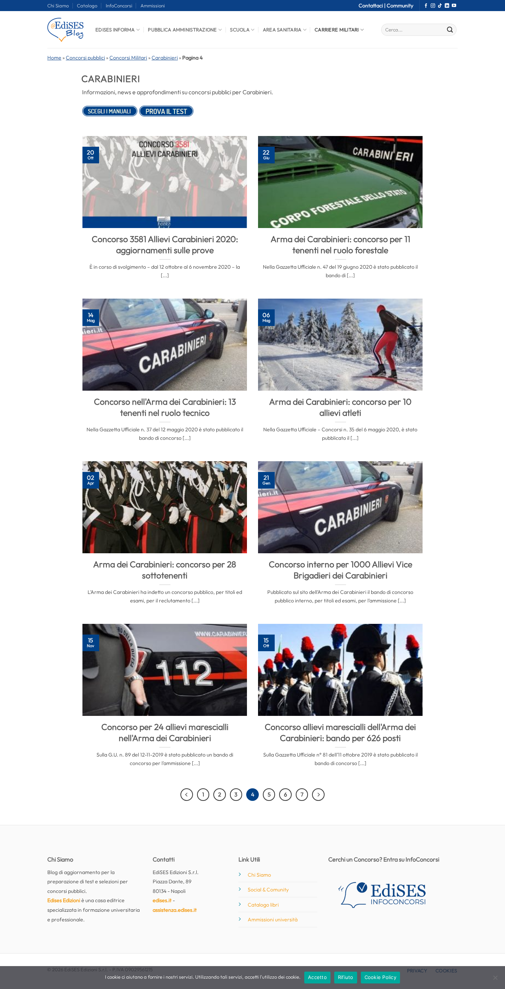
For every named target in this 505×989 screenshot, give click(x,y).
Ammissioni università (273, 919)
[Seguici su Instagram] (433, 6)
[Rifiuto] (495, 980)
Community (400, 5)
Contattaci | (373, 5)
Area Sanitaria (282, 30)
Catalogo (87, 6)
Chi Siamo (58, 6)
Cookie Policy (380, 977)
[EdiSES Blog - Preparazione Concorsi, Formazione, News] (65, 30)
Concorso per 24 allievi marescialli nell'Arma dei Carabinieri (164, 732)
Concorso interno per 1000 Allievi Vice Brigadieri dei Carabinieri (340, 570)
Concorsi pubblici (85, 57)
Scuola (240, 30)
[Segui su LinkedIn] (447, 6)
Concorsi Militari (128, 57)
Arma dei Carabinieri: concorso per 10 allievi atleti (340, 407)
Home (54, 57)
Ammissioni (152, 6)
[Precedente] (186, 794)
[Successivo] (318, 794)
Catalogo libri (263, 904)
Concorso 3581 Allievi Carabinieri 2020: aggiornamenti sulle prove (165, 244)
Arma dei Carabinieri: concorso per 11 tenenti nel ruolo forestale (340, 244)
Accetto (317, 977)
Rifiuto (345, 977)
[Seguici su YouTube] (454, 6)
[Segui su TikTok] (440, 6)
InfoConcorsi (119, 6)
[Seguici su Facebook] (426, 6)
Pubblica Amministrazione (182, 30)
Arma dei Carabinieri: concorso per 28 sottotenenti (164, 570)
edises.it (162, 900)
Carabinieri (165, 57)
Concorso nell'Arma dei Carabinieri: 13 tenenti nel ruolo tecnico (165, 407)
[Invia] (450, 30)
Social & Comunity (268, 889)
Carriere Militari (337, 30)
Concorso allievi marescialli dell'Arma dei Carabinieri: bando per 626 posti (340, 732)
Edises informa (115, 30)
